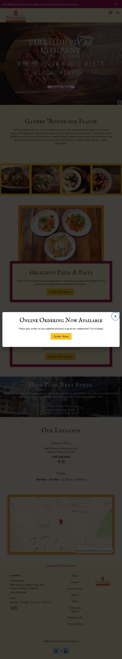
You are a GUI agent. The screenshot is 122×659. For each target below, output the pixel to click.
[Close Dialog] (115, 316)
